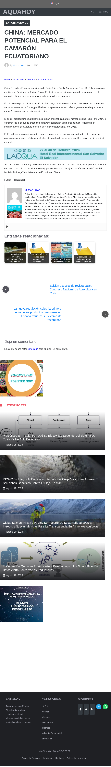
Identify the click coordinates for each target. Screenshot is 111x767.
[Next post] (105, 314)
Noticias (45, 711)
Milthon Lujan (18, 65)
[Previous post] (5, 289)
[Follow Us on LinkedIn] (92, 709)
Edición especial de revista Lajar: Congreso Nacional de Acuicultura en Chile (73, 289)
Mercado (30, 79)
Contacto (59, 758)
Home (7, 79)
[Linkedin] (7, 226)
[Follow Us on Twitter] (86, 709)
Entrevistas (47, 738)
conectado (32, 349)
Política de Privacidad (76, 758)
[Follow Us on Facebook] (80, 709)
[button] (92, 12)
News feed (18, 79)
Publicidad (47, 758)
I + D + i (45, 706)
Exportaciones (17, 23)
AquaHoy (19, 11)
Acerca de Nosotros (31, 758)
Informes (46, 728)
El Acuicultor (47, 722)
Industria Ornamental (52, 733)
